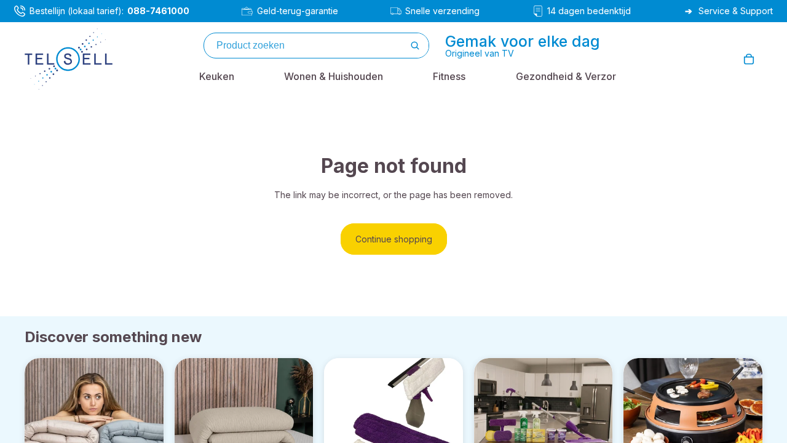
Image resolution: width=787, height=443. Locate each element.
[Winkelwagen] (748, 59)
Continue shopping (393, 239)
